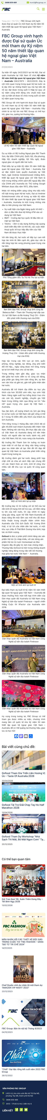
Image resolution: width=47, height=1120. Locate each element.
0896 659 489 (11, 2)
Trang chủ (6, 21)
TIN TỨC (15, 21)
